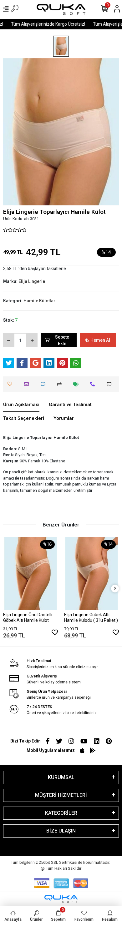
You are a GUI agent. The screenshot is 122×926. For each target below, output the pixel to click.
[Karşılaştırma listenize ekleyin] (60, 384)
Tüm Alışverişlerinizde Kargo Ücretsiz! (45, 24)
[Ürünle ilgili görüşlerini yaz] (44, 384)
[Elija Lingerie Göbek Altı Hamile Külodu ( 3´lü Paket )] (91, 573)
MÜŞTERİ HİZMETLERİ (61, 795)
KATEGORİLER (61, 813)
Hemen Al (100, 340)
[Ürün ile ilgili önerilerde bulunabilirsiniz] (110, 384)
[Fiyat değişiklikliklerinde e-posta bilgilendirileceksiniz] (77, 384)
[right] (115, 588)
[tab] (21, 405)
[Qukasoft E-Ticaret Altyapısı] (61, 899)
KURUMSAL (61, 777)
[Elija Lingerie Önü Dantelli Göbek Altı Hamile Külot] (30, 573)
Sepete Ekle (62, 340)
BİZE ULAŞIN (61, 831)
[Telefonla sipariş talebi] (94, 384)
